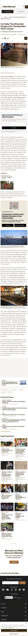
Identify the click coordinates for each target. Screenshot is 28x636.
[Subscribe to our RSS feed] (24, 590)
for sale (21, 389)
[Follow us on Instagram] (16, 590)
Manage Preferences (14, 633)
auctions (14, 389)
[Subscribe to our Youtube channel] (7, 590)
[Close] (26, 623)
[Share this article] (2, 38)
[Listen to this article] (8, 38)
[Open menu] (26, 6)
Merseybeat (22, 319)
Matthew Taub (5, 34)
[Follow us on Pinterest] (20, 590)
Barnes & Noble (20, 225)
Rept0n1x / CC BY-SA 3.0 (19, 247)
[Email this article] (5, 38)
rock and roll (5, 389)
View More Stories (5, 431)
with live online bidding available (16, 97)
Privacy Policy (4, 131)
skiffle (2, 147)
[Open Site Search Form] (23, 6)
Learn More (14, 562)
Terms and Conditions (12, 131)
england (4, 392)
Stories (5, 17)
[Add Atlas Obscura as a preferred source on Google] (25, 38)
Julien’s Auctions (8, 95)
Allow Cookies (14, 630)
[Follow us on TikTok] (12, 590)
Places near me (8, 11)
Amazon (8, 225)
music (10, 392)
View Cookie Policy (9, 627)
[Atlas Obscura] (8, 6)
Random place (21, 11)
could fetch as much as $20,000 (11, 109)
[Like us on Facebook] (3, 590)
